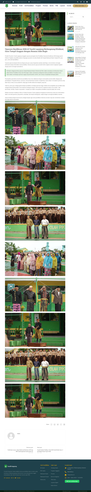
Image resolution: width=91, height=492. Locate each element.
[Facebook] (51, 424)
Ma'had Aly (43, 479)
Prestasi (45, 5)
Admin (18, 433)
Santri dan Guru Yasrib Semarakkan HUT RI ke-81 (80, 28)
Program (38, 5)
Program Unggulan (55, 470)
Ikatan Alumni (54, 485)
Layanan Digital (54, 482)
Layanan (62, 5)
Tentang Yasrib (54, 468)
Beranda (14, 5)
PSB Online (53, 479)
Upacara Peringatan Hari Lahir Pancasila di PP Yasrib (80, 73)
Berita (51, 5)
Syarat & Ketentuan (82, 491)
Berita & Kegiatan (55, 476)
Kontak (69, 5)
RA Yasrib (42, 468)
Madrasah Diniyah (44, 476)
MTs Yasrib (42, 470)
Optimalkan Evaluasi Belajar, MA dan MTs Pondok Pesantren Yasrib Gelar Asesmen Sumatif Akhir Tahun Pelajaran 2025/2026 (80, 62)
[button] (78, 2)
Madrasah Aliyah (44, 473)
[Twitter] (58, 424)
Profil (20, 5)
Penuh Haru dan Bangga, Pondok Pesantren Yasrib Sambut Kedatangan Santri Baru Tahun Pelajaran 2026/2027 (80, 38)
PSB (57, 5)
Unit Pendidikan (29, 5)
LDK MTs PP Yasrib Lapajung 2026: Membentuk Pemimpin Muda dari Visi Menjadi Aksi (80, 49)
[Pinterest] (61, 424)
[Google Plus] (55, 424)
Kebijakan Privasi (66, 491)
